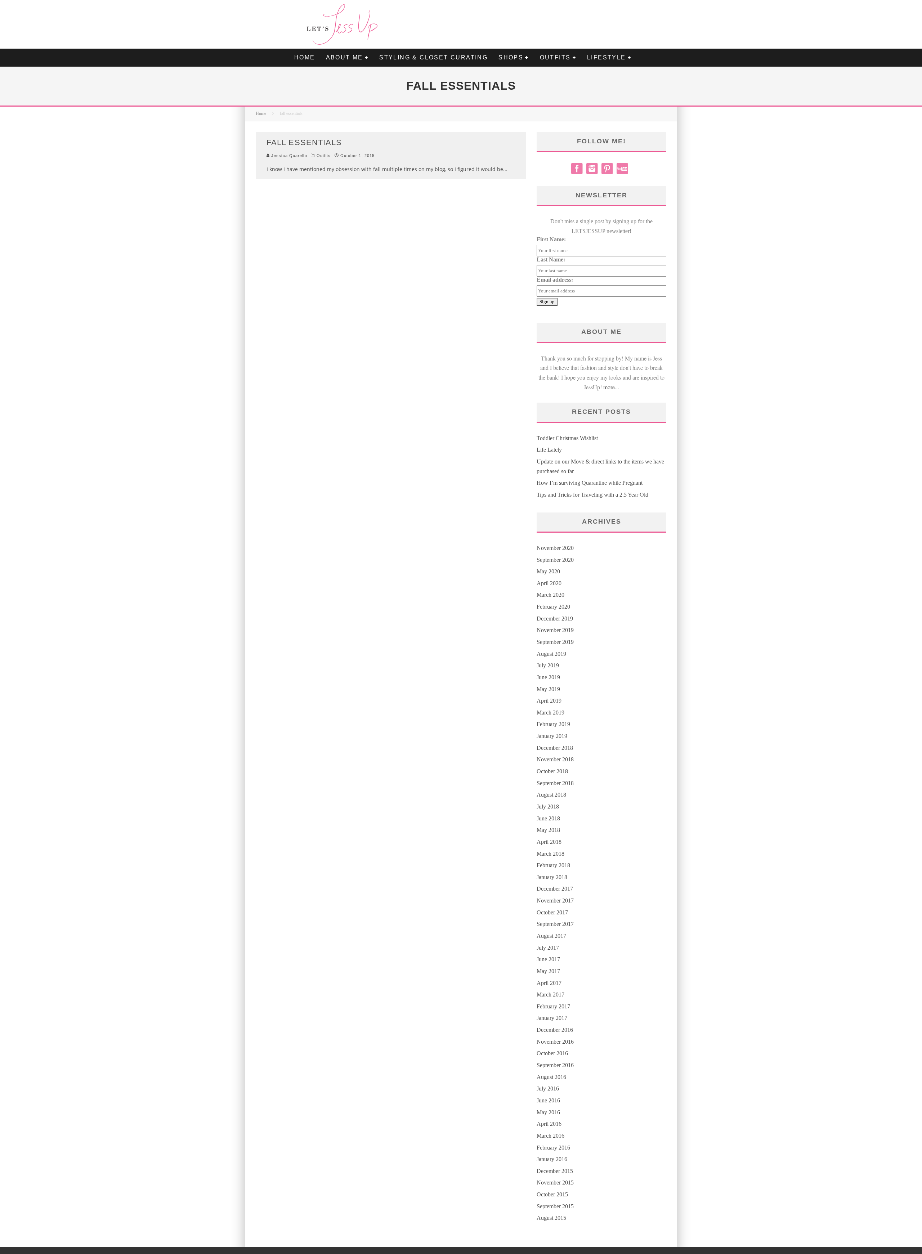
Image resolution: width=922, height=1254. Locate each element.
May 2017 (548, 971)
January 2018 (552, 877)
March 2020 (550, 595)
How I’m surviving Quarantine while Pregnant (590, 483)
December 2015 (555, 1171)
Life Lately (549, 450)
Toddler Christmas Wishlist (567, 438)
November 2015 (555, 1182)
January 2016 (552, 1159)
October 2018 (552, 771)
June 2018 (548, 818)
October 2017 (552, 912)
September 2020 (555, 560)
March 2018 (550, 854)
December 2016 (555, 1030)
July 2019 (548, 665)
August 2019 (551, 654)
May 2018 (548, 830)
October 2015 (552, 1194)
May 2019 (548, 689)
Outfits (324, 155)
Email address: (555, 280)
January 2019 (552, 736)
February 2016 (553, 1148)
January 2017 (552, 1018)
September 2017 (555, 924)
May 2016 (548, 1112)
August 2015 (551, 1218)
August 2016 (551, 1077)
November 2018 (555, 759)
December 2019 (555, 618)
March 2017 (550, 994)
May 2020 (548, 571)
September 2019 (555, 642)
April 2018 (549, 842)
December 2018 (555, 748)
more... (611, 387)
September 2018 (555, 783)
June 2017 (548, 959)
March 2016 (550, 1136)
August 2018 (551, 795)
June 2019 (548, 677)
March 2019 (550, 712)
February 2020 (553, 607)
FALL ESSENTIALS (304, 142)
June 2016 (548, 1100)
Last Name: (551, 259)
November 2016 (555, 1042)
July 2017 (548, 948)
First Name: (551, 239)
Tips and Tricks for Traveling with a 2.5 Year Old (592, 495)
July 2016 (548, 1088)
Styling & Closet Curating (433, 57)
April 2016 (549, 1124)
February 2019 (553, 724)
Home (304, 57)
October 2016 (552, 1053)
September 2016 (555, 1065)
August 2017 (551, 936)
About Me (344, 57)
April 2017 (549, 983)
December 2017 (555, 889)
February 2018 (553, 865)
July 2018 (548, 806)
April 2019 (549, 701)
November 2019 (555, 630)
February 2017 (553, 1006)
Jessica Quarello (288, 155)
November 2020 (555, 548)
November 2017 (555, 900)
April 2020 (549, 583)
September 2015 (555, 1206)
